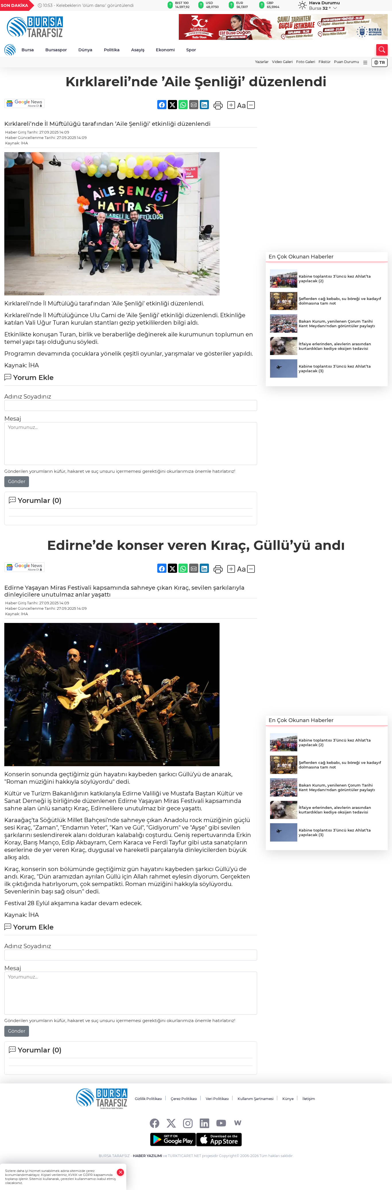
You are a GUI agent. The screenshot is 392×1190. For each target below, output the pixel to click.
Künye (288, 1099)
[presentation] (151, 5)
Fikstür (325, 62)
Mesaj (12, 418)
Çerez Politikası (184, 1099)
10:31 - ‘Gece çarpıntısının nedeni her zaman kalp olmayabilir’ (88, 5)
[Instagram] (188, 1123)
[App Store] (219, 1139)
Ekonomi (165, 49)
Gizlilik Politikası (148, 1099)
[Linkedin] (204, 1123)
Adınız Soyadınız (27, 396)
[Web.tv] (237, 1123)
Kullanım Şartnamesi (255, 1099)
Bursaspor (56, 49)
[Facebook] (154, 1123)
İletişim (308, 1099)
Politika (112, 49)
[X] (171, 1123)
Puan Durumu (346, 62)
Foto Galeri (305, 62)
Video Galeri (282, 62)
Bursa (28, 49)
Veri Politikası (217, 1099)
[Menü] (365, 62)
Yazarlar (262, 62)
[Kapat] (120, 1172)
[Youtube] (221, 1123)
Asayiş (137, 49)
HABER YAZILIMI (147, 1156)
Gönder (16, 481)
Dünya (85, 49)
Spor (191, 49)
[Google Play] (173, 1139)
